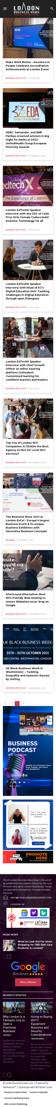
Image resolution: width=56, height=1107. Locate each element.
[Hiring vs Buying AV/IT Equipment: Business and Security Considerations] (42, 1007)
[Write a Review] (28, 968)
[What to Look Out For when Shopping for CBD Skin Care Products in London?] (9, 945)
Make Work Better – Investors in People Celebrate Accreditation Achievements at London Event (28, 66)
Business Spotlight (16, 78)
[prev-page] (5, 703)
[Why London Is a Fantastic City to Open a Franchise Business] (14, 1007)
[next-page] (29, 703)
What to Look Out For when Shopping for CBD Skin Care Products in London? (35, 944)
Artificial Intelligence (12, 869)
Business (10, 540)
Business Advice (40, 869)
